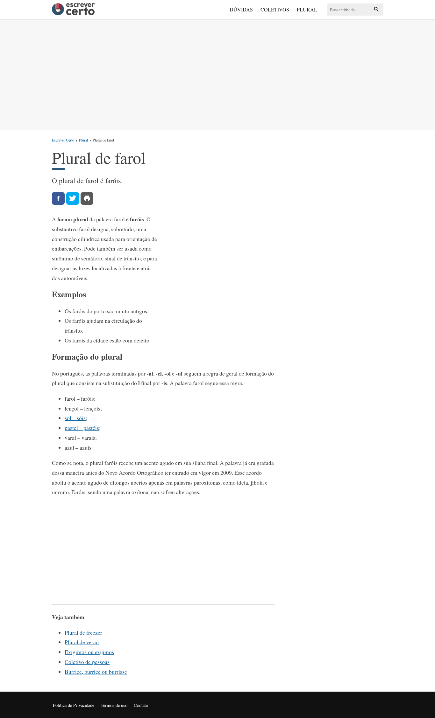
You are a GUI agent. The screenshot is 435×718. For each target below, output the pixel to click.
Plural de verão (82, 642)
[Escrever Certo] (73, 9)
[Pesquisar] (376, 10)
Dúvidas (241, 9)
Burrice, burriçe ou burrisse (96, 671)
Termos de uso (114, 705)
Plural (307, 9)
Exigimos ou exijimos (89, 652)
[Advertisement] (217, 73)
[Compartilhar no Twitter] (72, 198)
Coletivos (274, 9)
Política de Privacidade (73, 705)
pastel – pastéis (82, 427)
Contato (141, 705)
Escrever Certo (63, 139)
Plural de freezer (83, 632)
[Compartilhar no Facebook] (58, 198)
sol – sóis (75, 418)
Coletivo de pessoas (87, 662)
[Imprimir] (87, 198)
